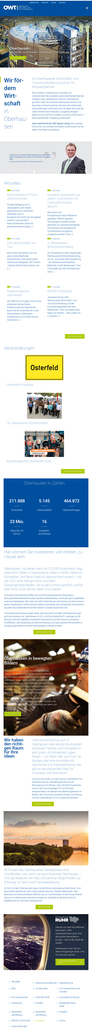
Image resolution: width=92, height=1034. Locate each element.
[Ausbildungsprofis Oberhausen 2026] (44, 444)
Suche (62, 1020)
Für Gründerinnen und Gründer (69, 990)
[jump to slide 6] (56, 63)
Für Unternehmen (20, 997)
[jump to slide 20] (82, 171)
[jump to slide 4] (48, 63)
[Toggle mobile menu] (87, 8)
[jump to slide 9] (38, 171)
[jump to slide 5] (52, 63)
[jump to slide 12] (50, 171)
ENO (14, 988)
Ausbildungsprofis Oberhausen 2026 (29, 461)
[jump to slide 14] (58, 171)
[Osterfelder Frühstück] (44, 368)
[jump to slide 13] (54, 171)
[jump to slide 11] (46, 171)
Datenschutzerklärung (45, 983)
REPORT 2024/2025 (21, 1020)
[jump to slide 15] (62, 171)
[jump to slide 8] (34, 171)
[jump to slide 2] (40, 63)
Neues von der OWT (18, 57)
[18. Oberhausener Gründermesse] (44, 406)
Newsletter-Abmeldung (17, 1013)
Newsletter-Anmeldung (40, 1013)
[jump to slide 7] (30, 171)
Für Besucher (41, 988)
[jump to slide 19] (78, 171)
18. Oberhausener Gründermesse (27, 423)
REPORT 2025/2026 (59, 291)
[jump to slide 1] (36, 63)
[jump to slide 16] (66, 171)
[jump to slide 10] (42, 171)
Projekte (63, 1011)
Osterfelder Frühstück (20, 385)
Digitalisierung (66, 983)
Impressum (17, 1003)
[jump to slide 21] (86, 171)
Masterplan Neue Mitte (67, 1004)
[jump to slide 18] (74, 171)
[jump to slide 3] (44, 63)
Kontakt (39, 1003)
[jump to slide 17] (70, 171)
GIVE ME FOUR (42, 997)
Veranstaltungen (19, 1026)
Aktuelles (16, 981)
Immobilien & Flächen (69, 997)
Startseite (40, 1020)
